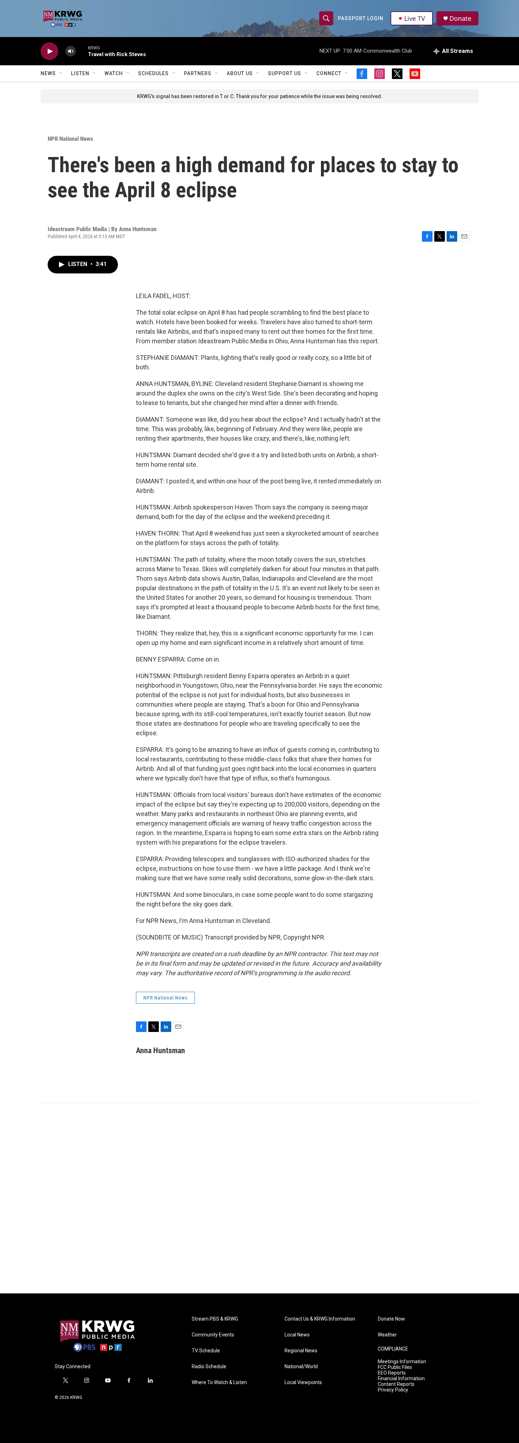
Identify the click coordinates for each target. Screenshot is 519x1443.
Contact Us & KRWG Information (320, 1319)
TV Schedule (206, 1350)
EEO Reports (392, 1373)
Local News (297, 1335)
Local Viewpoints (303, 1382)
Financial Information (401, 1378)
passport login (360, 18)
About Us (240, 73)
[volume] (71, 51)
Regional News (301, 1350)
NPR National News (70, 138)
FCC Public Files (395, 1367)
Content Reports (396, 1384)
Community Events (213, 1335)
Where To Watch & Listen (219, 1382)
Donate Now (391, 1319)
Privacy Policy (393, 1390)
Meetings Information (402, 1361)
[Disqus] (259, 1198)
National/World (301, 1366)
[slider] (82, 51)
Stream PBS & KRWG (215, 1319)
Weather (387, 1335)
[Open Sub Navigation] (61, 73)
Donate (460, 18)
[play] (49, 51)
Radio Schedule (209, 1366)
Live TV (414, 18)
